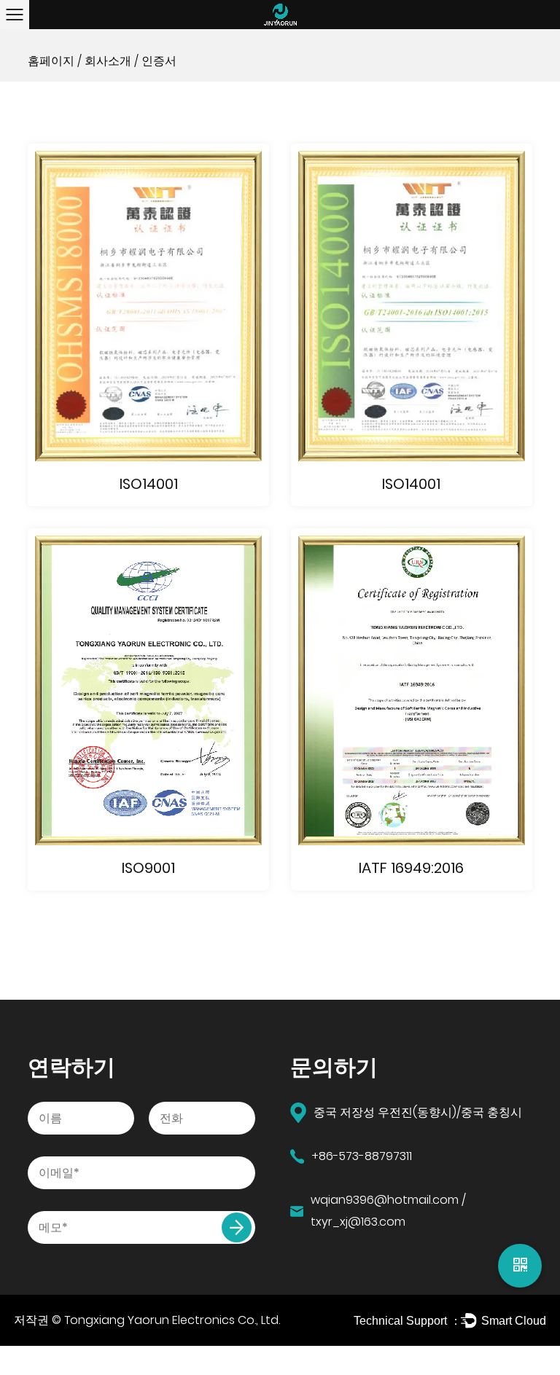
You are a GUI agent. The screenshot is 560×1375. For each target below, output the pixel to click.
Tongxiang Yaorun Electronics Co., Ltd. (172, 1320)
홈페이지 (51, 60)
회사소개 (108, 60)
